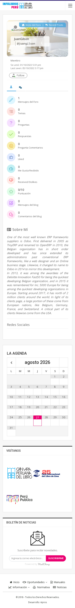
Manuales (59, 582)
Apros (43, 602)
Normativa (43, 587)
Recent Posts (55, 25)
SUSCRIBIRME (56, 558)
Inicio (16, 582)
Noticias (62, 587)
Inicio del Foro (33, 25)
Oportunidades (36, 582)
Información (20, 587)
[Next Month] (63, 363)
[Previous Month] (11, 363)
